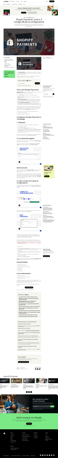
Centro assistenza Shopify (26, 436)
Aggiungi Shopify (46, 256)
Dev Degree (35, 437)
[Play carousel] (29, 392)
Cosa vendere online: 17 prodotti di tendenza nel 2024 (28, 296)
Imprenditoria (8, 4)
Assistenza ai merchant (25, 434)
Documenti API (36, 436)
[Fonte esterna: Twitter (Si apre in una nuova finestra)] (42, 455)
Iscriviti (52, 406)
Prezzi (21, 1)
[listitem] (29, 383)
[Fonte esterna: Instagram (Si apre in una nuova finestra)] (47, 455)
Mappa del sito (33, 455)
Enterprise (25, 1)
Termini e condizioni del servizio (15, 455)
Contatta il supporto (29, 287)
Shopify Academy (24, 439)
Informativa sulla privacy (25, 455)
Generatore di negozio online (14, 448)
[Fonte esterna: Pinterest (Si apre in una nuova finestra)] (53, 455)
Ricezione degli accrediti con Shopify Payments (32, 330)
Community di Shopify (25, 440)
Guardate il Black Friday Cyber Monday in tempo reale (28, 314)
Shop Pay (46, 436)
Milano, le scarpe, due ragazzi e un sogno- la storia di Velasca (29, 306)
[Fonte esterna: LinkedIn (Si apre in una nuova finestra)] (51, 455)
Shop (46, 434)
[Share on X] (37, 369)
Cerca (53, 4)
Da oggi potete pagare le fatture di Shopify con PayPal (28, 316)
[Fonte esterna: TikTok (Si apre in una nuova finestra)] (49, 455)
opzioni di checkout (23, 99)
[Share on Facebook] (35, 369)
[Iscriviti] (53, 94)
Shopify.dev (35, 434)
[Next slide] (31, 392)
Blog (4, 4)
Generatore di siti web (13, 449)
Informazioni (12, 434)
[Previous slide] (27, 392)
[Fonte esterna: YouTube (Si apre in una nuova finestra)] (45, 455)
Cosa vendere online (14, 4)
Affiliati (11, 439)
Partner (11, 437)
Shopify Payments (22, 72)
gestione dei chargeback (25, 102)
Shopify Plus (47, 437)
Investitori (11, 436)
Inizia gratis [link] (37, 83)
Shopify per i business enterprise (48, 439)
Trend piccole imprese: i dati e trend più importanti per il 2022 (29, 310)
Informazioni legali (13, 440)
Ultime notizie (20, 4)
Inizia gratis (52, 1)
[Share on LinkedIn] (39, 369)
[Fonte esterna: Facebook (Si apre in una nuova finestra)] (40, 455)
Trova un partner (24, 437)
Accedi (47, 1)
